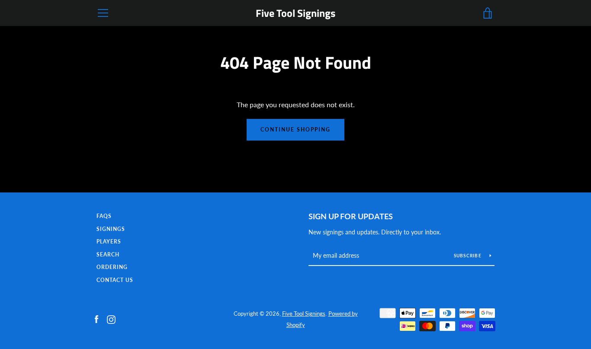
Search (107, 254)
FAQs (104, 216)
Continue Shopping (295, 129)
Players (108, 241)
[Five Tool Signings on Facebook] (96, 318)
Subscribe (468, 255)
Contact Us (114, 280)
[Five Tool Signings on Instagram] (111, 318)
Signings (110, 229)
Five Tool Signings (295, 13)
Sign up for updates (350, 216)
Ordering (112, 267)
